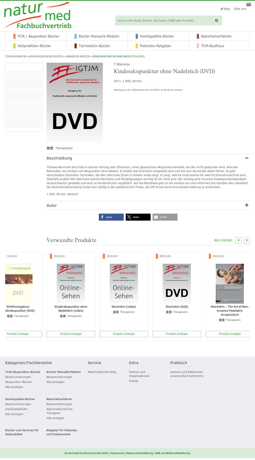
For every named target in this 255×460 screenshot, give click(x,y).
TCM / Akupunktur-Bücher (38, 36)
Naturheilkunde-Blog (102, 372)
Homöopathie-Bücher (157, 36)
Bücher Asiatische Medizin (46, 56)
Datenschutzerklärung (139, 453)
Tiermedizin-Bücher (94, 46)
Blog (226, 9)
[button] (111, 217)
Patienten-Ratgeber (155, 46)
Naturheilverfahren (216, 36)
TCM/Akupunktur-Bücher (22, 372)
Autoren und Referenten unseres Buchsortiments (186, 374)
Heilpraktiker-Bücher (34, 46)
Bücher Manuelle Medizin (99, 36)
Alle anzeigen (14, 387)
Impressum (117, 453)
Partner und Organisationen (139, 374)
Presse (133, 381)
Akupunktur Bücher (18, 382)
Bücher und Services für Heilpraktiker (22, 432)
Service (94, 363)
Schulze (12, 256)
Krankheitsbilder (16, 409)
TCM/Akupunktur (15, 56)
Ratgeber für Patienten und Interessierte (61, 432)
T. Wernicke (122, 64)
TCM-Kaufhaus (212, 46)
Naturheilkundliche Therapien (59, 411)
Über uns (240, 9)
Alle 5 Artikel (223, 240)
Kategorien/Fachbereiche (28, 363)
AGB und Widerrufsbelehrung (172, 453)
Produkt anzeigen (71, 334)
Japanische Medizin (77, 56)
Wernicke (59, 256)
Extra (133, 363)
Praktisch (178, 363)
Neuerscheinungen (18, 377)
